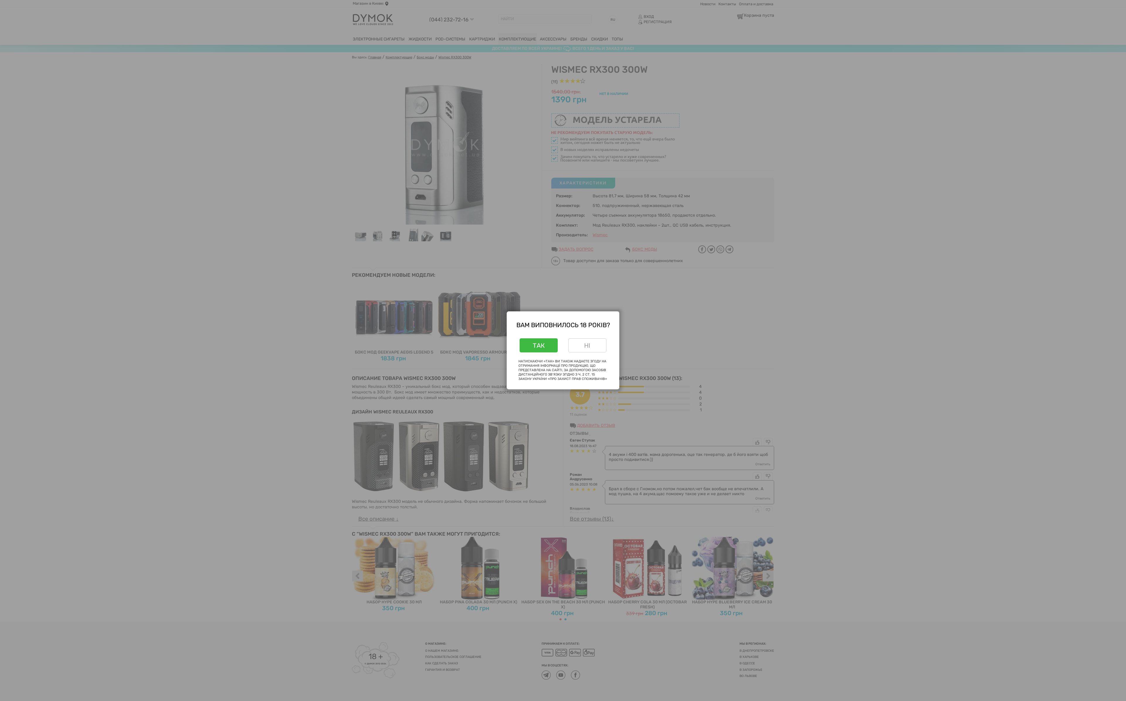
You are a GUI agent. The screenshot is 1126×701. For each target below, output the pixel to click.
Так (539, 345)
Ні (587, 345)
